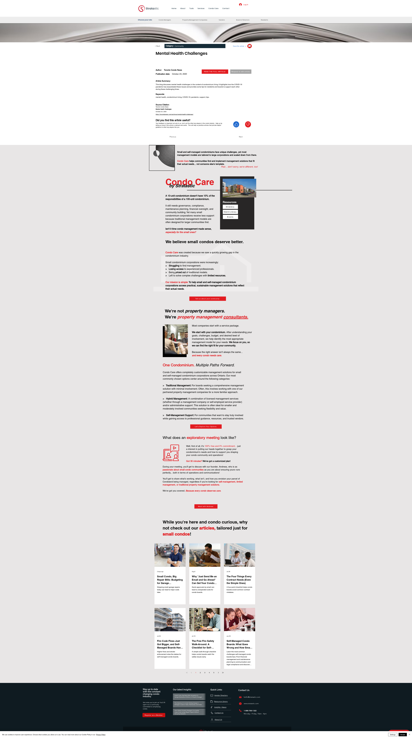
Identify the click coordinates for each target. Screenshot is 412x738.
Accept (402, 734)
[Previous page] (191, 673)
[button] (183, 8)
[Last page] (223, 673)
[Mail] (240, 697)
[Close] (409, 734)
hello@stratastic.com (252, 697)
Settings (392, 734)
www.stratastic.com (251, 703)
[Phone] (240, 710)
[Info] (240, 703)
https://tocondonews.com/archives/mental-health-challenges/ (174, 114)
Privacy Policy (100, 734)
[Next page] (218, 673)
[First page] (187, 673)
